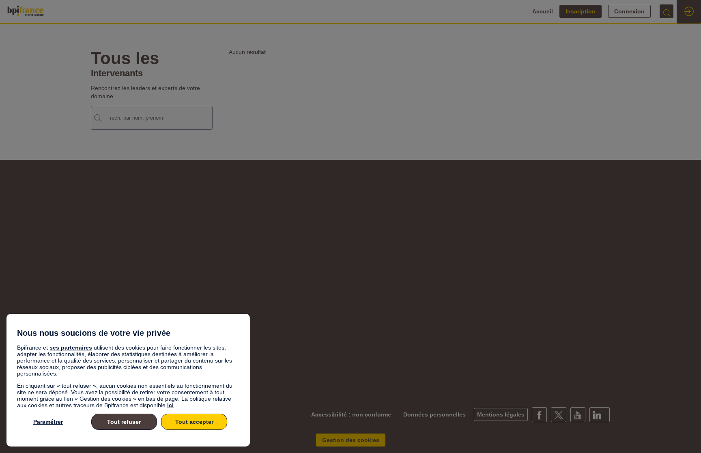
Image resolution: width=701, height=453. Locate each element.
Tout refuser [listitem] (124, 422)
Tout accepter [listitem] (194, 422)
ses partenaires (70, 347)
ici (170, 405)
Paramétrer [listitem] (48, 422)
